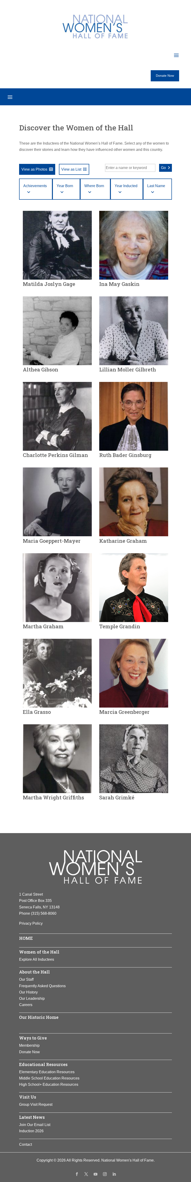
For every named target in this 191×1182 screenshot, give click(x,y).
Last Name (156, 186)
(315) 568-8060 (43, 913)
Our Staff (26, 979)
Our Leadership (32, 998)
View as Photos (34, 169)
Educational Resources (43, 1064)
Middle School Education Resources (49, 1078)
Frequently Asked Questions (42, 986)
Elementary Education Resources (47, 1072)
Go (163, 168)
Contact (25, 1144)
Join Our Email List (34, 1125)
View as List (71, 169)
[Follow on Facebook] (77, 1174)
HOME (26, 938)
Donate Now (165, 75)
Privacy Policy (31, 923)
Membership (29, 1045)
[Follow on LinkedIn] (114, 1174)
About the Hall (34, 972)
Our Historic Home (38, 1017)
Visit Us (27, 1097)
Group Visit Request (35, 1104)
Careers (25, 1005)
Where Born (94, 186)
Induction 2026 (31, 1131)
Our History (28, 992)
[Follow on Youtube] (95, 1174)
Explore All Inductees (36, 959)
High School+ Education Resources (48, 1084)
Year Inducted (126, 186)
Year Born (65, 186)
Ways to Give (33, 1038)
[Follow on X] (86, 1174)
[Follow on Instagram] (105, 1174)
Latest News (32, 1117)
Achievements (35, 186)
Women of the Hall (39, 952)
